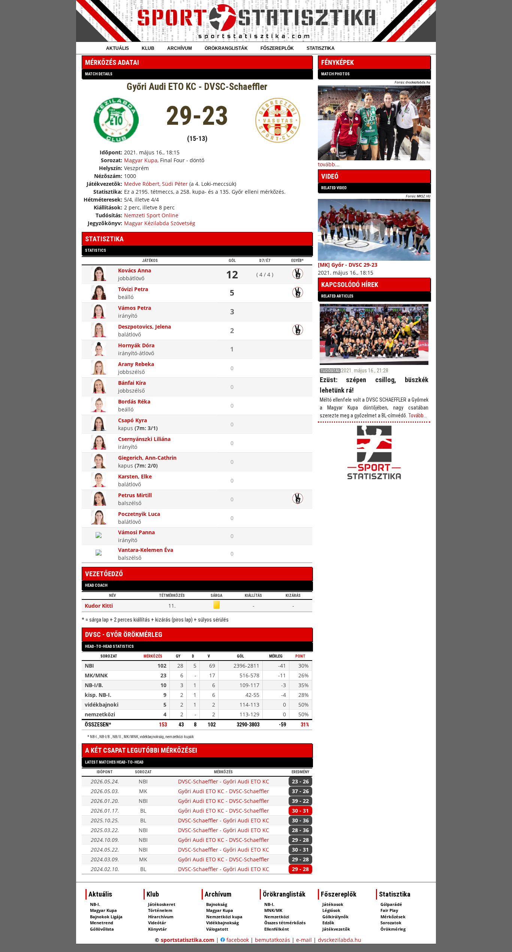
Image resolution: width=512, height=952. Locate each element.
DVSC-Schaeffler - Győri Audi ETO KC (223, 781)
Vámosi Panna (136, 532)
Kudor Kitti (99, 605)
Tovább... (417, 415)
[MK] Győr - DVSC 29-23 (347, 264)
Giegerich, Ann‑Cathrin (147, 457)
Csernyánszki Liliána (144, 438)
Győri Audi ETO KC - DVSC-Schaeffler (223, 791)
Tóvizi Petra (133, 289)
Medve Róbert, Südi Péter (156, 183)
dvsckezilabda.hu (339, 939)
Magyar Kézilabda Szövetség (159, 223)
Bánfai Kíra (132, 382)
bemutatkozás (272, 939)
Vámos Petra (134, 307)
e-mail (304, 939)
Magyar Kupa (140, 160)
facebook (237, 939)
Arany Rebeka (136, 364)
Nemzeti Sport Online (151, 215)
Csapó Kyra (132, 420)
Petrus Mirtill (135, 495)
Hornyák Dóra (136, 345)
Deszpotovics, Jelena (144, 326)
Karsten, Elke (135, 476)
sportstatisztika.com (187, 939)
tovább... (329, 164)
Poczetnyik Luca (139, 513)
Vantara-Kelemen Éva (145, 549)
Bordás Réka (134, 401)
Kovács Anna (134, 270)
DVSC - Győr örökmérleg (123, 634)
